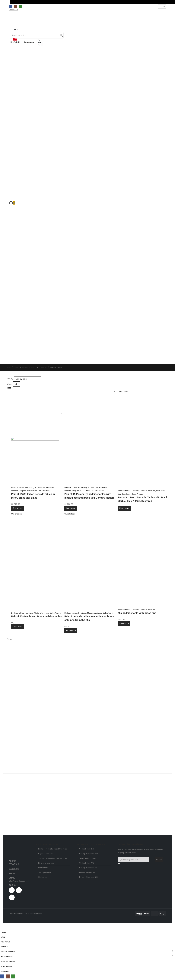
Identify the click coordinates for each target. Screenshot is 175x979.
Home (3, 932)
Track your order (44, 872)
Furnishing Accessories (35, 487)
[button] (8, 388)
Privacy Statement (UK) (88, 868)
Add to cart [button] (17, 508)
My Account (43, 868)
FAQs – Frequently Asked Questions (52, 849)
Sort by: (10, 379)
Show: (9, 384)
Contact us (42, 877)
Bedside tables (17, 487)
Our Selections (44, 491)
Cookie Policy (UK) (86, 863)
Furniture (50, 487)
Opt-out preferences (87, 872)
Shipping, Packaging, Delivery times (52, 858)
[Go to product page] (36, 438)
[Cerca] (61, 35)
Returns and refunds (46, 863)
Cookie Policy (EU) (86, 849)
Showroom (5, 971)
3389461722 (14, 873)
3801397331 (14, 869)
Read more (124, 508)
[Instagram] (15, 6)
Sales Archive (29, 42)
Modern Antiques (18, 491)
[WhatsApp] (20, 6)
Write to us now (149, 674)
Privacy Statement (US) (88, 877)
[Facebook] (10, 6)
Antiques (4, 947)
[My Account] (87, 40)
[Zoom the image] (19, 845)
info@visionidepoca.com (19, 881)
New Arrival (15, 41)
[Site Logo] (18, 20)
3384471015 (14, 864)
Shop (14, 29)
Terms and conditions (87, 858)
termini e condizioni (133, 864)
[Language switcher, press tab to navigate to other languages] (162, 7)
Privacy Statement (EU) (88, 854)
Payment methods (45, 854)
